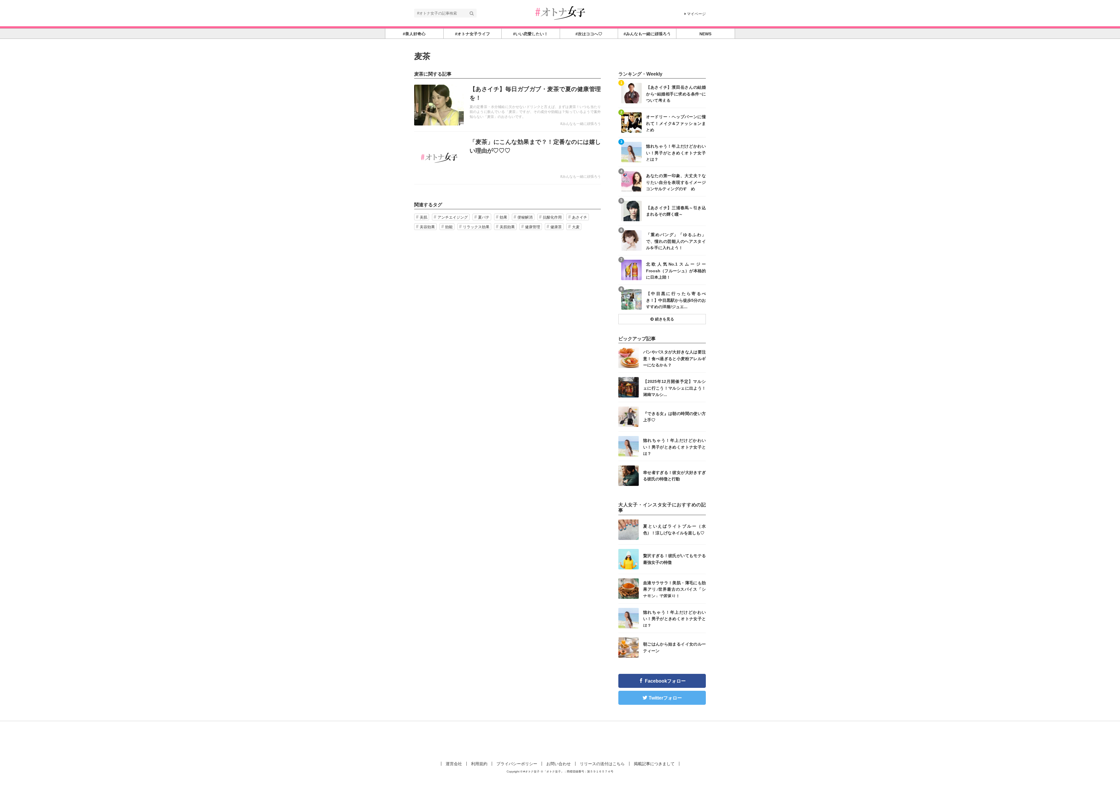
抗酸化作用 (552, 217)
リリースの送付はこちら (602, 764)
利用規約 (479, 764)
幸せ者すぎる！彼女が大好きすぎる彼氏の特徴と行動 (674, 475)
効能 (449, 227)
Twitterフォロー (665, 697)
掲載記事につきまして (654, 764)
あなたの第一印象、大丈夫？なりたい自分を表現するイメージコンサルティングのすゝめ (676, 182)
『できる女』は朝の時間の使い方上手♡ (674, 416)
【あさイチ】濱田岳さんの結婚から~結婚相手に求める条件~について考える (676, 93)
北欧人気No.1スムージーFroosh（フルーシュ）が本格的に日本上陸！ (676, 270)
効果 (503, 217)
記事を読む (507, 105)
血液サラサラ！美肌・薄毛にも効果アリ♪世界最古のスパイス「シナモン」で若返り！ (674, 589)
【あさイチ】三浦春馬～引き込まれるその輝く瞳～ (676, 211)
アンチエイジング (453, 217)
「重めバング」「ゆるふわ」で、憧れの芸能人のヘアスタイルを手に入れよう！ (676, 241)
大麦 (576, 227)
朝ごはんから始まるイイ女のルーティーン (674, 647)
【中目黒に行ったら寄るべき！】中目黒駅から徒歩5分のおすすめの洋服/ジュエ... (676, 299)
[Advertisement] (560, 740)
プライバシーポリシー (516, 764)
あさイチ (579, 217)
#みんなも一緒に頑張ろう (580, 124)
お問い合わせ (558, 764)
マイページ (696, 14)
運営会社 (454, 764)
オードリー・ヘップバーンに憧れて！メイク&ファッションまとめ (676, 123)
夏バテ (483, 217)
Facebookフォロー (665, 681)
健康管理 (532, 227)
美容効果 (427, 227)
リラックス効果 (476, 227)
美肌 (423, 217)
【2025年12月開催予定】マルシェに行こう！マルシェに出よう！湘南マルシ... (674, 387)
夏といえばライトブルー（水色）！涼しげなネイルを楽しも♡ (674, 529)
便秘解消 (525, 217)
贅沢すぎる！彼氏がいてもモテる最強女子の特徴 (674, 558)
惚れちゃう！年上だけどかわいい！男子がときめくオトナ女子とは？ (676, 152)
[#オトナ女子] (560, 12)
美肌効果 (507, 227)
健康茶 (556, 227)
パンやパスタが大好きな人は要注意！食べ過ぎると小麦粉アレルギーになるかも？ (674, 358)
